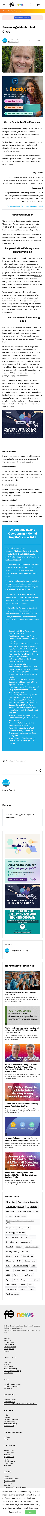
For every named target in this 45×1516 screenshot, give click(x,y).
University (22, 1289)
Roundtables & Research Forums (15, 1487)
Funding (24, 1237)
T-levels (23, 1284)
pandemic (34, 261)
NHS (8, 1266)
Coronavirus (10, 1228)
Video (6, 1439)
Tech (31, 1284)
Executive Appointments (12, 1384)
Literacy (25, 1251)
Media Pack (8, 1417)
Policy (33, 1266)
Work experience (12, 1294)
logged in (21, 814)
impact (19, 339)
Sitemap (7, 1351)
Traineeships (11, 1289)
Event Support (9, 1426)
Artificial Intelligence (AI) (15, 1207)
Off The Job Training (20, 1266)
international (25, 1242)
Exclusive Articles (10, 1400)
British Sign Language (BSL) (28, 1211)
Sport (8, 1280)
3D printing (10, 1202)
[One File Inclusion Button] (22, 846)
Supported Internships (29, 1280)
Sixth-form (18, 1275)
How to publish (9, 1450)
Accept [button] (30, 1512)
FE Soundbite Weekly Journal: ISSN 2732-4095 (20, 1404)
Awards (6, 1477)
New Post (7, 1455)
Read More (33, 1508)
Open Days (7, 1485)
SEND (8, 1275)
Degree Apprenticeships (15, 1232)
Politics (9, 1270)
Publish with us (9, 1344)
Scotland (31, 1270)
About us (7, 1338)
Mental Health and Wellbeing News (19, 1256)
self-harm (16, 336)
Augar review (32, 1207)
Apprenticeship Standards (28, 1202)
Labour (18, 1247)
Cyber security (24, 1228)
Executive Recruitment (11, 1386)
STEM (16, 1280)
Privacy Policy (9, 1349)
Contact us (7, 1340)
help (7, 278)
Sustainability (11, 1284)
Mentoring (10, 1261)
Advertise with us (10, 1347)
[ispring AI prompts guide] (22, 436)
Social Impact (8, 1373)
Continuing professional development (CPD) (20, 1222)
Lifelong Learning (12, 1251)
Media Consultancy (10, 1424)
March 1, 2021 (13, 42)
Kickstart (9, 1247)
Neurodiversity (30, 1261)
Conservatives (20, 1216)
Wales (32, 1289)
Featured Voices (9, 1402)
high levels (25, 330)
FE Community (9, 1342)
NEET (19, 1261)
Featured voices (22, 761)
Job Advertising (9, 1422)
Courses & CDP (9, 1481)
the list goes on (8, 243)
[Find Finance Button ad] (22, 871)
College (9, 1216)
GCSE (33, 1237)
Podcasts (7, 1437)
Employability (8, 1366)
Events (6, 1459)
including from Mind (9, 137)
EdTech (6, 1364)
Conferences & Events (11, 1479)
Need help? (8, 1465)
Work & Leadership (10, 1369)
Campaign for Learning (27, 608)
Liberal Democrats (31, 1247)
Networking (8, 1483)
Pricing (6, 1415)
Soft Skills (28, 1275)
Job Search (8, 1388)
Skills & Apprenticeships (12, 1371)
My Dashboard (9, 1457)
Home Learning (12, 1242)
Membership (8, 1463)
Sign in (38, 5)
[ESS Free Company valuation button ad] (22, 921)
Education (7, 1362)
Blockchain (10, 1211)
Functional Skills (12, 1237)
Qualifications (20, 1270)
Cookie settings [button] (15, 1512)
